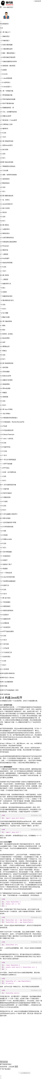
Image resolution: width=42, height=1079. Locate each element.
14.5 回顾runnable (6, 539)
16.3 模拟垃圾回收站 (6, 610)
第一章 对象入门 (5, 32)
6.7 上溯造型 (4, 254)
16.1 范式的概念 (5, 602)
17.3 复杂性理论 (5, 656)
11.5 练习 (3, 480)
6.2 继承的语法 (5, 233)
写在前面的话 (4, 24)
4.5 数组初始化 (5, 183)
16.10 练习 (3, 640)
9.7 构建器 (3, 392)
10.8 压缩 (3, 443)
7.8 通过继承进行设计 (7, 300)
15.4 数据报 (4, 568)
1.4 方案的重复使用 (6, 49)
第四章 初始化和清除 (6, 162)
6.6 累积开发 (4, 250)
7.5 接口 (2, 288)
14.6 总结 (3, 543)
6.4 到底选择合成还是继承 (8, 242)
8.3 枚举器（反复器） (7, 334)
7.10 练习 (3, 309)
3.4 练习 (2, 158)
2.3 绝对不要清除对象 (7, 103)
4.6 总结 (2, 187)
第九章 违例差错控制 (6, 363)
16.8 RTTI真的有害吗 (7, 631)
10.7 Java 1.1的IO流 (6, 438)
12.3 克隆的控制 (5, 497)
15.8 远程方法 (4, 585)
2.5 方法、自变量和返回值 (8, 112)
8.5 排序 (2, 342)
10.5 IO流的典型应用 (6, 430)
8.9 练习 (2, 359)
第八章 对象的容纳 (6, 321)
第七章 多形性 (4, 275)
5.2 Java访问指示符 (6, 204)
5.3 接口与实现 (5, 208)
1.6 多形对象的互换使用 (7, 57)
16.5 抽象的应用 (5, 619)
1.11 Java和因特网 (6, 78)
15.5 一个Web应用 (6, 573)
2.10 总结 (3, 133)
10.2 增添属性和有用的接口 (9, 418)
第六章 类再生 (4, 225)
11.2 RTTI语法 (4, 468)
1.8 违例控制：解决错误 (7, 66)
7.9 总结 (2, 304)
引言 (1, 28)
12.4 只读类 (4, 501)
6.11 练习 (3, 271)
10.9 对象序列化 (5, 447)
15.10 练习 (3, 594)
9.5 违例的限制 (5, 384)
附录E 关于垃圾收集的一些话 (9, 690)
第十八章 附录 (4, 669)
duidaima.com (36, 815)
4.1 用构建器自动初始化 (7, 166)
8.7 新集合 (3, 351)
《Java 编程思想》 (8, 7)
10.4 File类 (3, 426)
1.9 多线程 (3, 70)
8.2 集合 (2, 330)
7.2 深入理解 (4, 313)
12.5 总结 (3, 506)
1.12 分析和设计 (5, 82)
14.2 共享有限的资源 (6, 526)
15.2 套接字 (4, 560)
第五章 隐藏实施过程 (6, 195)
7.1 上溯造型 (4, 279)
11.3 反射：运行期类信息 (8, 472)
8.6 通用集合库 (5, 346)
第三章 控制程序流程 (6, 141)
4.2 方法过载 (4, 170)
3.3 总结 (2, 154)
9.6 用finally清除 (5, 388)
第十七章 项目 (4, 644)
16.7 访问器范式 (5, 627)
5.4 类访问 (3, 212)
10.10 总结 (3, 451)
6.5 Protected (4, 246)
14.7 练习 (3, 547)
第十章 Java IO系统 (6, 409)
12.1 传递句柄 (4, 489)
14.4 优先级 (4, 535)
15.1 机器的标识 (5, 556)
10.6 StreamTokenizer (7, 434)
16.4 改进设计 (4, 615)
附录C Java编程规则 (6, 682)
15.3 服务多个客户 (6, 564)
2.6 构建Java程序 (5, 116)
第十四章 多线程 (5, 518)
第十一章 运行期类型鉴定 (8, 459)
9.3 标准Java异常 (5, 376)
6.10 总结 (3, 267)
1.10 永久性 (4, 74)
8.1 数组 (2, 325)
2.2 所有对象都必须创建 (7, 99)
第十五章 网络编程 (6, 552)
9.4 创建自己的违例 (6, 380)
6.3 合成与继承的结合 (7, 237)
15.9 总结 (3, 589)
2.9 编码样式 (4, 128)
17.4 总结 (3, 661)
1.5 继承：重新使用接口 (7, 53)
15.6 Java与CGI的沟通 (7, 577)
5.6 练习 (2, 221)
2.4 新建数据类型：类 (7, 107)
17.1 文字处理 (4, 648)
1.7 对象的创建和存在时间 (8, 61)
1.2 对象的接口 (5, 40)
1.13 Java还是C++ (6, 86)
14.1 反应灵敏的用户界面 (8, 522)
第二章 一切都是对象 (6, 91)
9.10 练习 (3, 405)
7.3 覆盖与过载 (5, 317)
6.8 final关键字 (4, 258)
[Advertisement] (21, 1039)
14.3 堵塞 (3, 531)
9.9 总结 (2, 401)
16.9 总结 (3, 635)
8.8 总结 (2, 355)
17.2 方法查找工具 (6, 652)
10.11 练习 (3, 455)
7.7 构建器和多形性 (6, 296)
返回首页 (37, 1)
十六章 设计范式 (5, 598)
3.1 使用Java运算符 (6, 145)
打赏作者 (4, 1062)
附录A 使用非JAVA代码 (7, 673)
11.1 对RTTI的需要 (6, 464)
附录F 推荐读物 (5, 694)
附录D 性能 (3, 686)
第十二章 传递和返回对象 (8, 485)
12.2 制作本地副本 (6, 493)
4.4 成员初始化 (5, 179)
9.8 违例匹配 (4, 397)
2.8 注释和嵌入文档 (6, 124)
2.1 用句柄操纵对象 (6, 95)
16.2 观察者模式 (5, 606)
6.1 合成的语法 (5, 229)
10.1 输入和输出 (5, 413)
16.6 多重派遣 (4, 623)
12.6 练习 (3, 510)
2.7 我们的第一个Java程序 (8, 120)
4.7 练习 (2, 191)
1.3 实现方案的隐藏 (6, 45)
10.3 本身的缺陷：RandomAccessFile (12, 422)
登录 (16, 1067)
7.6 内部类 (3, 292)
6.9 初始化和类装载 (6, 262)
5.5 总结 (2, 216)
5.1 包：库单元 (5, 200)
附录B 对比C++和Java (7, 677)
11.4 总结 (3, 476)
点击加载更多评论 (24, 1073)
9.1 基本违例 (4, 367)
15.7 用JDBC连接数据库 (7, 581)
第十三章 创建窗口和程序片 (9, 514)
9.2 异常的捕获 (5, 371)
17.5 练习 (3, 665)
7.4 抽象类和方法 (5, 283)
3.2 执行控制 (4, 149)
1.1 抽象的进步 (5, 36)
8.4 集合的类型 (5, 338)
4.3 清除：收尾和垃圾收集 (8, 175)
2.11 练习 (3, 137)
